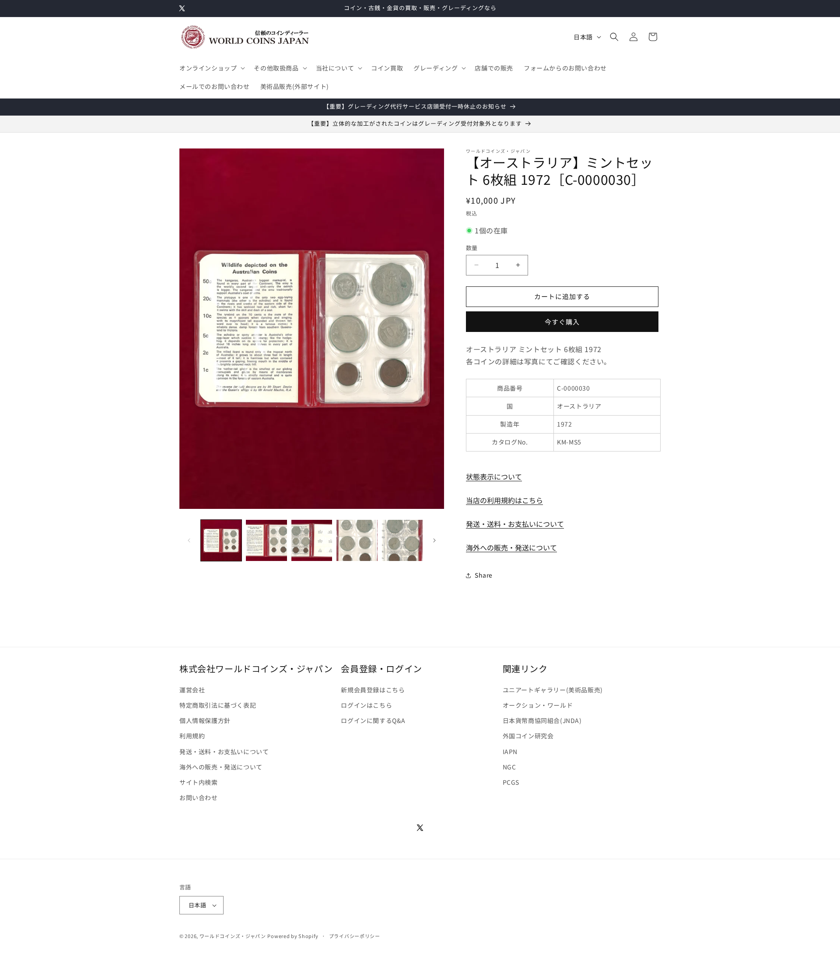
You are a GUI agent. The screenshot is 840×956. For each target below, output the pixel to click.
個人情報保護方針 (205, 720)
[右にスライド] (434, 540)
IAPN (510, 751)
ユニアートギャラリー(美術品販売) (553, 689)
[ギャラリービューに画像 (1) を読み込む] (221, 540)
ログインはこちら (366, 705)
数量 (472, 247)
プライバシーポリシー (354, 935)
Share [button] (484, 575)
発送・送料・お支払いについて (515, 524)
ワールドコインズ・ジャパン (233, 935)
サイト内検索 (198, 782)
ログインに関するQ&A (373, 720)
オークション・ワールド (538, 705)
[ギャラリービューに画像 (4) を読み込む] (356, 540)
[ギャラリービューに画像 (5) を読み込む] (402, 540)
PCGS (511, 782)
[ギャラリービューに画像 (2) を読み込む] (266, 540)
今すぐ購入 (562, 321)
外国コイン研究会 (528, 735)
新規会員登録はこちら (373, 689)
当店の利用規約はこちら (504, 500)
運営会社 (192, 689)
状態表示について (494, 476)
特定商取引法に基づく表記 (217, 705)
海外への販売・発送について (511, 547)
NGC (509, 766)
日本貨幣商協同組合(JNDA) (542, 720)
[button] (211, 68)
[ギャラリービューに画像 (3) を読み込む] (311, 540)
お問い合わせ (198, 797)
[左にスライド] (189, 540)
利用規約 (192, 735)
